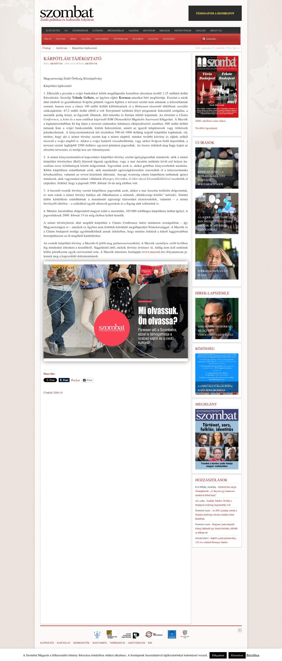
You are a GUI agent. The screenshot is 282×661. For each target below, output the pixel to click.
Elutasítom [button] (237, 655)
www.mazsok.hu (153, 252)
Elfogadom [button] (218, 655)
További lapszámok (206, 128)
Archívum (61, 48)
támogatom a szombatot (215, 13)
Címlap (47, 48)
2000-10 (58, 392)
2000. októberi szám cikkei (210, 121)
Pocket (75, 380)
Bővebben (252, 655)
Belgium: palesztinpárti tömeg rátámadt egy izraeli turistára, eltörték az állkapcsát (216, 528)
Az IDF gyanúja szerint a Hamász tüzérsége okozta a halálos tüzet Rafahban (216, 514)
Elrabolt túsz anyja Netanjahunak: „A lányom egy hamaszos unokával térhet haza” (215, 491)
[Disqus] (116, 453)
